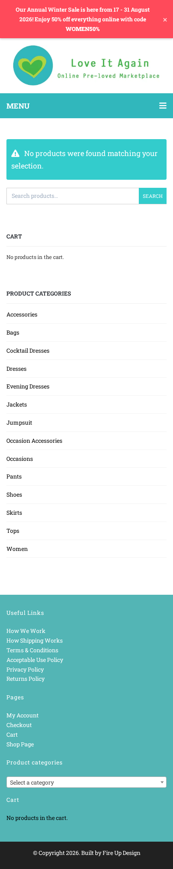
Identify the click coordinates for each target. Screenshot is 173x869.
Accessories (21, 314)
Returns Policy (25, 678)
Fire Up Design (121, 853)
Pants (14, 476)
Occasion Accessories (34, 440)
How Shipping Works (34, 640)
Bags (12, 332)
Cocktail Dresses (27, 350)
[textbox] (86, 782)
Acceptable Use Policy (34, 660)
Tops (12, 530)
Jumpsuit (19, 422)
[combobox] (86, 782)
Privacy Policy (25, 669)
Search (153, 196)
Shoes (14, 494)
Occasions (19, 458)
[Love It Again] (86, 66)
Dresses (16, 368)
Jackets (16, 404)
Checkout (19, 725)
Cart (12, 734)
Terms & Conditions (32, 650)
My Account (22, 715)
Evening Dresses (27, 386)
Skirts (14, 512)
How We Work (25, 631)
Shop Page (20, 744)
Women (17, 549)
